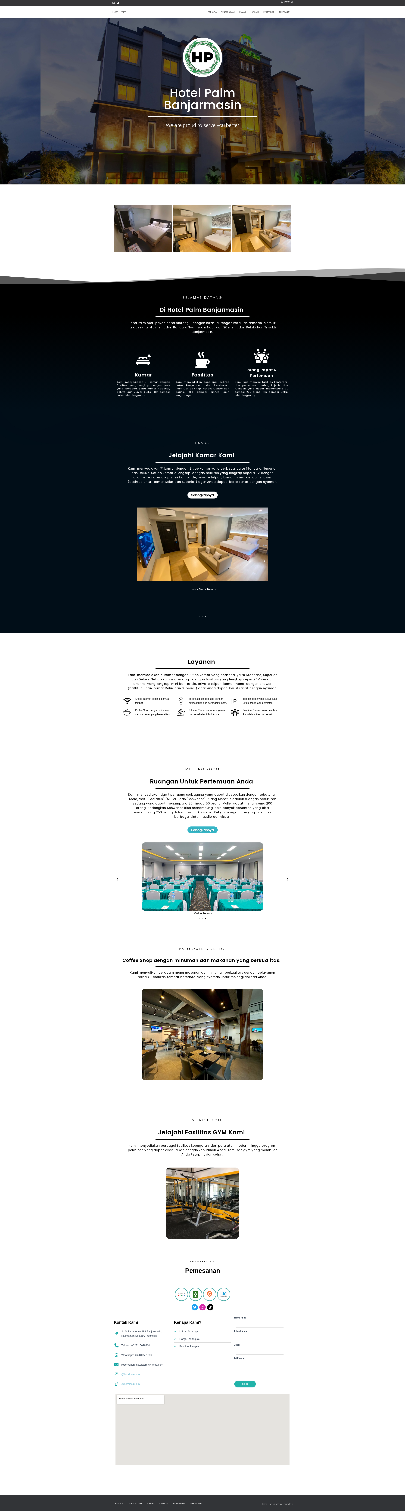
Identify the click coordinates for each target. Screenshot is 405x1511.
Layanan (255, 12)
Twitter (118, 3)
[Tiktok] (210, 1307)
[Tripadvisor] (195, 1294)
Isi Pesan (239, 1358)
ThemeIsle (287, 1504)
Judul (237, 1345)
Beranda (212, 12)
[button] (141, 561)
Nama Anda (240, 1317)
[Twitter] (195, 1307)
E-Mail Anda (240, 1331)
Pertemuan (268, 12)
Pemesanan (284, 12)
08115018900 (286, 2)
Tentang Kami (228, 12)
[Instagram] (202, 1307)
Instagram (113, 3)
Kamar (242, 12)
